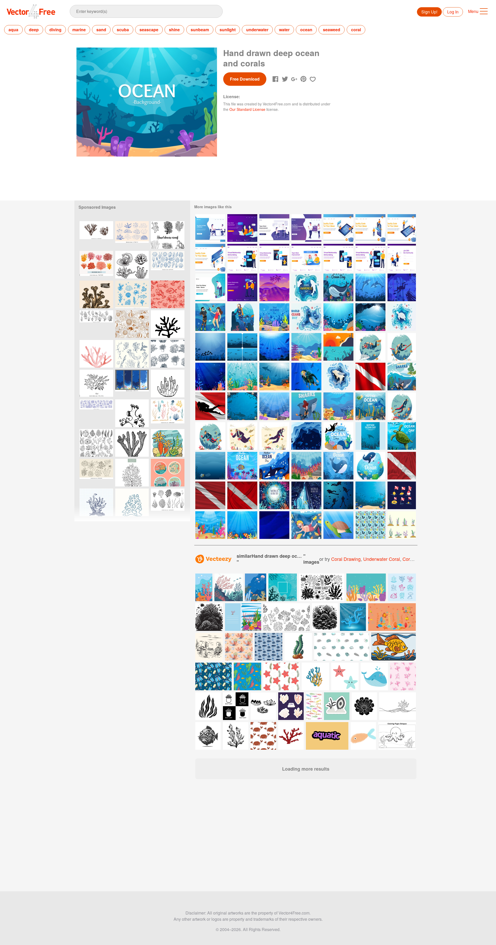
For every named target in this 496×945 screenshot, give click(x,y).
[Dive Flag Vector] (402, 495)
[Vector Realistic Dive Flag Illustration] (402, 465)
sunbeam (200, 30)
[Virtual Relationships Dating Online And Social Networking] (306, 228)
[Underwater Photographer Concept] (370, 347)
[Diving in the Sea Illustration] (306, 525)
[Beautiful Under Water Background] (370, 317)
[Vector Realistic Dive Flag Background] (210, 495)
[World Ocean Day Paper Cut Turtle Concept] (402, 317)
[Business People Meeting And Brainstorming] (274, 228)
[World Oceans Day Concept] (274, 317)
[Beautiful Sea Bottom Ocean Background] (338, 317)
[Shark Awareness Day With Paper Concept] (338, 376)
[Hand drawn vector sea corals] (167, 235)
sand (101, 30)
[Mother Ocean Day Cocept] (242, 406)
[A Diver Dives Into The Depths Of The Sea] (242, 317)
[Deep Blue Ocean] (210, 347)
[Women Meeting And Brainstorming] (242, 228)
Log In (453, 12)
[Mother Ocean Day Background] (370, 406)
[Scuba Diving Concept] (210, 436)
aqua (13, 30)
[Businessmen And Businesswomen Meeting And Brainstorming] (210, 228)
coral (356, 30)
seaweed (331, 30)
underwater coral (381, 558)
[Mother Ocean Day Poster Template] (370, 436)
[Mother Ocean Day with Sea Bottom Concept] (338, 436)
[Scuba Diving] (306, 376)
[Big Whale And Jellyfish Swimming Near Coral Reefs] (338, 287)
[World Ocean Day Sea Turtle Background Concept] (402, 436)
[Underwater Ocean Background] (274, 376)
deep (34, 30)
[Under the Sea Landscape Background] (274, 406)
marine (79, 30)
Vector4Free (31, 11)
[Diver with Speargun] (402, 347)
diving (55, 30)
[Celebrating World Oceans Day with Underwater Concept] (306, 495)
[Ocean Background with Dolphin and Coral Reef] (370, 287)
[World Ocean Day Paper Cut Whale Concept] (306, 317)
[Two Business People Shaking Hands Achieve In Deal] (242, 287)
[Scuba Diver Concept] (402, 406)
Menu (473, 11)
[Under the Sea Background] (242, 376)
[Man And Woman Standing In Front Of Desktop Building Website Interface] (210, 258)
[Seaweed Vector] (402, 525)
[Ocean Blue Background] (306, 465)
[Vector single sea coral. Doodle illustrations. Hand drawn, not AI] (167, 324)
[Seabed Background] (242, 347)
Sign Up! (429, 12)
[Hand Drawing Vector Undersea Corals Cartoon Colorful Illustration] (167, 443)
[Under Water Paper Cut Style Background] (306, 436)
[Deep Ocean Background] (210, 376)
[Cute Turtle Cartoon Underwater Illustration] (338, 525)
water (284, 30)
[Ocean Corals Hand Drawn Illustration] (132, 264)
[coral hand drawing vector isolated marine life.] (167, 383)
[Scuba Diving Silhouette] (338, 495)
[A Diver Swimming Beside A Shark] (402, 376)
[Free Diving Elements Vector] (370, 525)
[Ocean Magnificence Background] (306, 347)
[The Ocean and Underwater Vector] (338, 347)
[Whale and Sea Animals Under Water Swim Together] (274, 465)
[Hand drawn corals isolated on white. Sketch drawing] (96, 324)
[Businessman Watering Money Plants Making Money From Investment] (210, 287)
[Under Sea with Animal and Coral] (370, 495)
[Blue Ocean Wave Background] (274, 525)
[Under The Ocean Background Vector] (274, 287)
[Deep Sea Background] (402, 287)
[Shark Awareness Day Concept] (306, 287)
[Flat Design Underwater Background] (210, 525)
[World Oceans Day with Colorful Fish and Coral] (242, 465)
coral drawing (346, 558)
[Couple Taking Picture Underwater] (210, 317)
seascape (149, 30)
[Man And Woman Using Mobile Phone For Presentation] (370, 228)
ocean (306, 30)
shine (174, 30)
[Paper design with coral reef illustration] (243, 617)
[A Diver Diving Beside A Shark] (306, 406)
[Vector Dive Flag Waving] (370, 376)
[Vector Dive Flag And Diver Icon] (210, 406)
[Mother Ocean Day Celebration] (370, 465)
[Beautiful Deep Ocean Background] (242, 525)
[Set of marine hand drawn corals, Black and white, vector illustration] (96, 443)
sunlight (228, 30)
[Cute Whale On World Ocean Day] (338, 465)
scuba (123, 30)
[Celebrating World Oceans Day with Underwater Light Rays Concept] (274, 495)
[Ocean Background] (274, 347)
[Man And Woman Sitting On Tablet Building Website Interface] (338, 228)
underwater (257, 30)
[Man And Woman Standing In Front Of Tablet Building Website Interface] (402, 228)
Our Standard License (247, 109)
